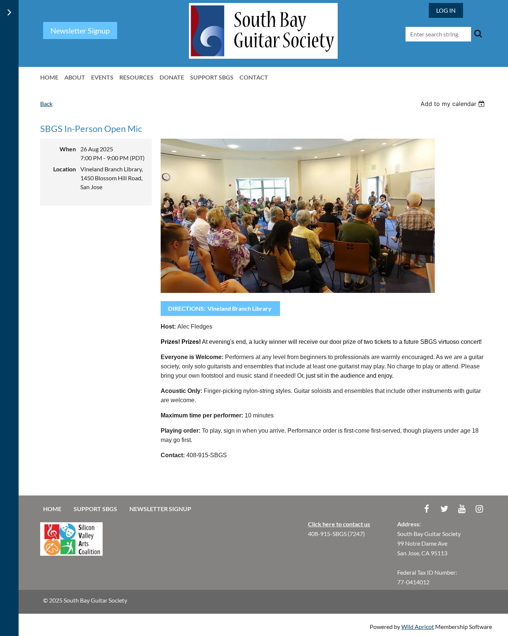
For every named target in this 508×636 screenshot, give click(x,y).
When (68, 148)
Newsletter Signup (160, 508)
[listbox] (453, 103)
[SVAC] (71, 553)
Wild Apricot (417, 626)
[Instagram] (479, 508)
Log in (446, 10)
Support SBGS (95, 508)
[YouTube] (461, 508)
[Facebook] (426, 508)
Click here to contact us (339, 523)
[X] (444, 508)
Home (52, 508)
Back (46, 103)
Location (64, 168)
